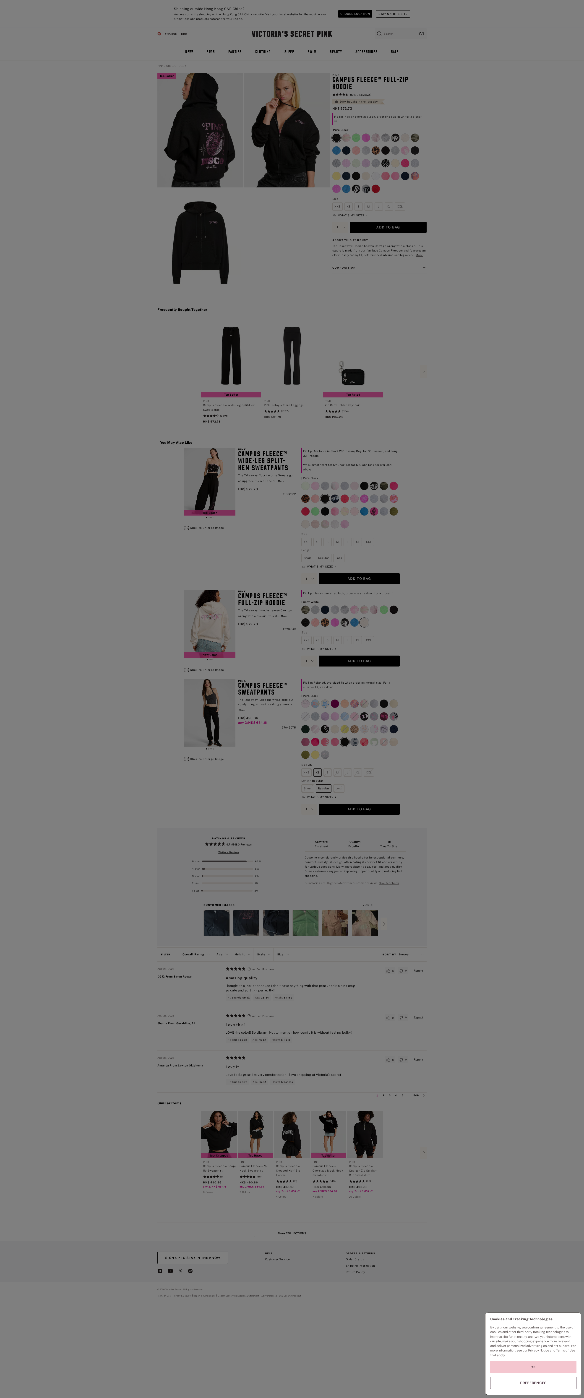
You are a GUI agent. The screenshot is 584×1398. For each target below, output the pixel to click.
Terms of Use (565, 1350)
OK (533, 1367)
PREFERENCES (533, 1383)
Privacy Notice (538, 1350)
